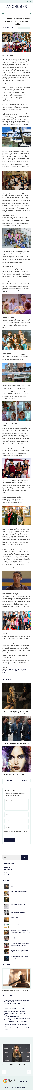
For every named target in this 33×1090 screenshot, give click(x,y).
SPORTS (6, 871)
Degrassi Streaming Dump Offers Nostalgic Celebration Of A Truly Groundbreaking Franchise (14, 670)
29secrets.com (8, 874)
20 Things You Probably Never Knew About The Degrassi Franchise (20, 944)
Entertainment (24, 28)
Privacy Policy (9, 1087)
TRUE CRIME (7, 868)
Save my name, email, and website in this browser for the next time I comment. (15, 832)
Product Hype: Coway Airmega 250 (12, 1023)
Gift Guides (7, 872)
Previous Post (10, 781)
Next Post (24, 780)
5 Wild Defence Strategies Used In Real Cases (15, 990)
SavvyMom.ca (7, 876)
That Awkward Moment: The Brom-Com (16, 744)
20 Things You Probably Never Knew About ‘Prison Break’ (20, 937)
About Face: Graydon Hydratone (12, 1003)
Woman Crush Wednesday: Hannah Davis (15, 1065)
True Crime (7, 987)
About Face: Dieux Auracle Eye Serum (13, 1016)
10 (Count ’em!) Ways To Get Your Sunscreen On (16, 1021)
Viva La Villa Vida (15, 917)
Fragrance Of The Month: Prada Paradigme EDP (16, 1008)
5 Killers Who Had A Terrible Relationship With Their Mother (18, 911)
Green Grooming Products (17, 924)
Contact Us (25, 1087)
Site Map (18, 1087)
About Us (15, 1086)
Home (9, 1086)
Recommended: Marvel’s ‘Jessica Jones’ (16, 774)
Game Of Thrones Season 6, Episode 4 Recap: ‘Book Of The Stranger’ (16, 712)
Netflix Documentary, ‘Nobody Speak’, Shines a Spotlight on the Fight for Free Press (20, 932)
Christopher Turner (9, 27)
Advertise (22, 1086)
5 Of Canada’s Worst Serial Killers (19, 891)
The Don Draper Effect (16, 898)
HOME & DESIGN (8, 869)
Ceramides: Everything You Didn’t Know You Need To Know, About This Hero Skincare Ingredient (17, 1010)
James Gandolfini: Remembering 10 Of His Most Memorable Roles (20, 950)
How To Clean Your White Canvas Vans (20, 904)
